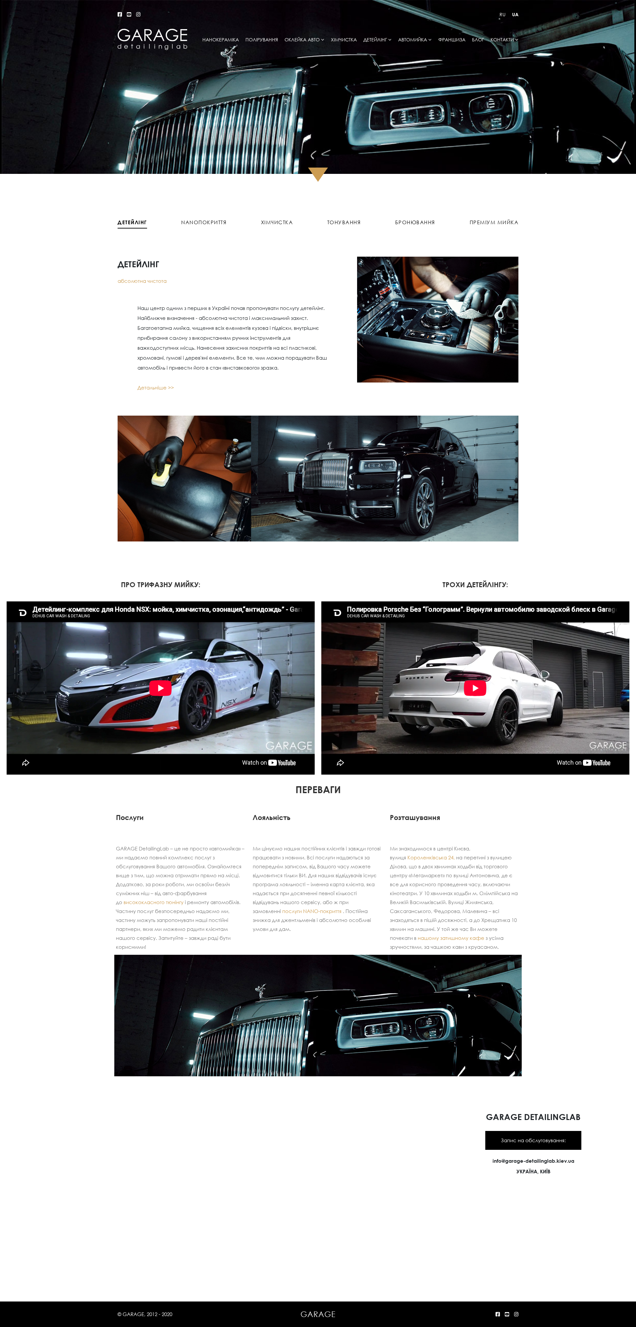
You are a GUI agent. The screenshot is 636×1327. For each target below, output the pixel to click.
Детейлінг (375, 39)
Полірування (261, 39)
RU (502, 14)
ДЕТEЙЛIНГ (132, 222)
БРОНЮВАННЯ (415, 222)
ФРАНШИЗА (451, 39)
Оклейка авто (302, 39)
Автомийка (412, 39)
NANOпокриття (204, 222)
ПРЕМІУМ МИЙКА (494, 222)
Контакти (502, 39)
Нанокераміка (220, 39)
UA (515, 14)
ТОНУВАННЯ (344, 222)
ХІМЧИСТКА (277, 222)
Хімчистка (344, 39)
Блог (478, 39)
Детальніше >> (155, 387)
